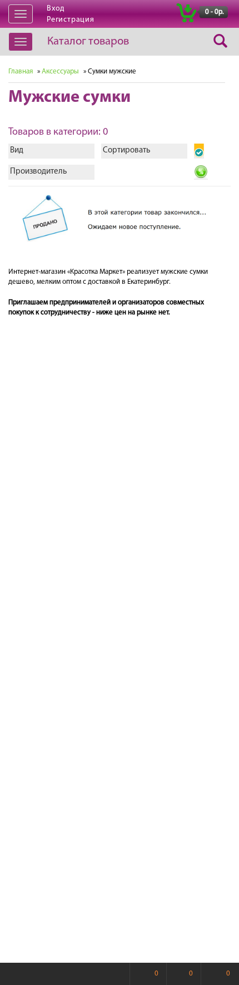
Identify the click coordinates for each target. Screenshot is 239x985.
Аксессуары (60, 71)
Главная (20, 71)
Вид (16, 150)
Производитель (38, 172)
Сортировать (126, 150)
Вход (55, 8)
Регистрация (70, 20)
